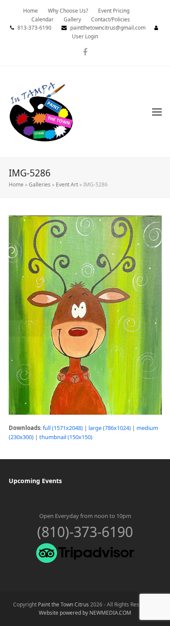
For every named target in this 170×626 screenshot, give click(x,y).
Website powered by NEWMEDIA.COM (85, 612)
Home (16, 184)
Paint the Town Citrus (63, 604)
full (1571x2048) (63, 428)
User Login (85, 36)
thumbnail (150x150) (65, 437)
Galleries (40, 184)
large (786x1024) (109, 428)
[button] (157, 111)
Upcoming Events (35, 481)
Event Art (67, 184)
